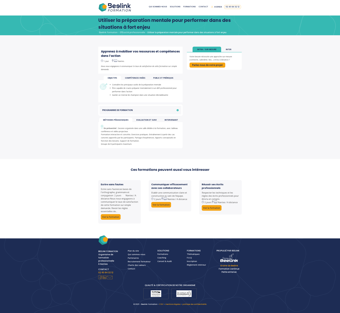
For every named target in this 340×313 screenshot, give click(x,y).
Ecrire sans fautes (112, 184)
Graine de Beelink (229, 265)
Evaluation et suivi (146, 120)
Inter (228, 49)
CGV (161, 304)
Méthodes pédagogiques (115, 120)
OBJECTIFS (112, 78)
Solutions (175, 7)
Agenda (218, 7)
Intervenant (171, 120)
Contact (203, 7)
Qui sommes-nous (158, 7)
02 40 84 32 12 (232, 7)
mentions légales (172, 304)
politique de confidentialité (194, 304)
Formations (189, 7)
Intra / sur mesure (206, 49)
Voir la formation (110, 216)
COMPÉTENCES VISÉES (135, 78)
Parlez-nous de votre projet (207, 65)
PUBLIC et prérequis (163, 78)
